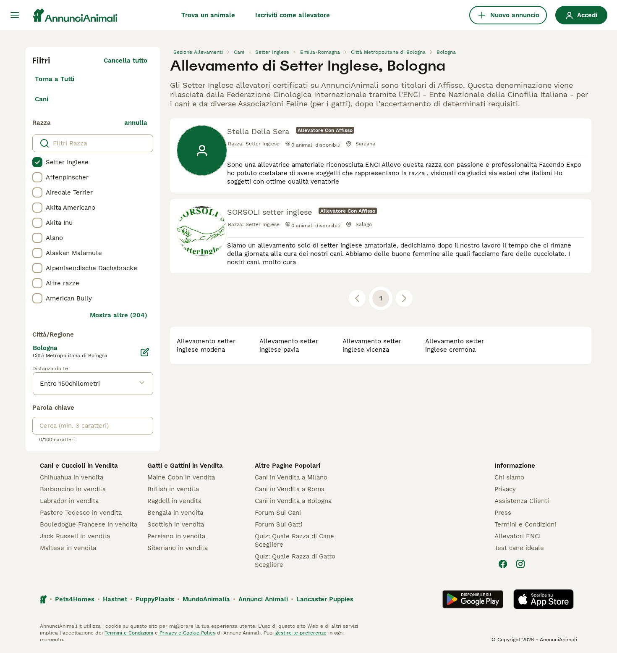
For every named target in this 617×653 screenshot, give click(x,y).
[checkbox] (37, 162)
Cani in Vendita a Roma (289, 489)
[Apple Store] (543, 599)
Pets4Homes (74, 599)
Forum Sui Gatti (278, 524)
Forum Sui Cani (278, 512)
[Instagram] (520, 564)
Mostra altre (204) (118, 315)
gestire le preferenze (300, 633)
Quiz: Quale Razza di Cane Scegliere (294, 540)
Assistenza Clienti (521, 501)
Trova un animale (208, 15)
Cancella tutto (125, 60)
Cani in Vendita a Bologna (293, 501)
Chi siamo (509, 477)
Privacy (505, 489)
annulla (135, 122)
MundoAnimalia (206, 599)
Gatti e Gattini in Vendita (185, 465)
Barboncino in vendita (73, 489)
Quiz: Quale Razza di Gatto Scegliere (295, 561)
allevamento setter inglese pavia (288, 345)
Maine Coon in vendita (181, 477)
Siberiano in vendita (177, 548)
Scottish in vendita (175, 524)
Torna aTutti (54, 79)
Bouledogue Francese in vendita (88, 524)
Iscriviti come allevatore (292, 15)
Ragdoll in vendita (174, 501)
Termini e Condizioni (525, 524)
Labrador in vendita (69, 501)
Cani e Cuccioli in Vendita (79, 465)
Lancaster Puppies (324, 599)
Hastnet (115, 599)
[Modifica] (144, 352)
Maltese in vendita (68, 548)
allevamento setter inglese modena (206, 345)
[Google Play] (472, 599)
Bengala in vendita (175, 512)
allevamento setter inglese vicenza (371, 345)
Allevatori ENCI (517, 536)
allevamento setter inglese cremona (454, 345)
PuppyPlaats (155, 599)
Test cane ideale (519, 548)
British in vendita (173, 489)
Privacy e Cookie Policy (186, 633)
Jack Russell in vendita (75, 536)
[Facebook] (502, 564)
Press (502, 512)
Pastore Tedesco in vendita (81, 512)
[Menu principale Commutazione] (14, 15)
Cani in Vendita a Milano (291, 477)
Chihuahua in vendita (71, 477)
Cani (41, 99)
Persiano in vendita (176, 536)
